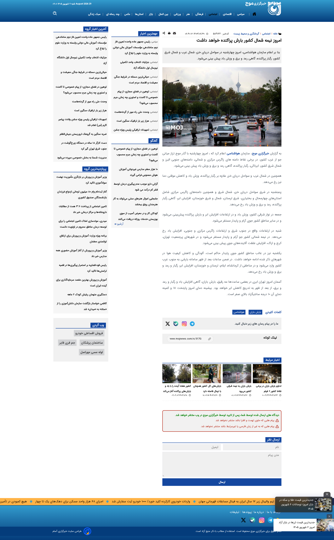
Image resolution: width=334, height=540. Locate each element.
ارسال (222, 482)
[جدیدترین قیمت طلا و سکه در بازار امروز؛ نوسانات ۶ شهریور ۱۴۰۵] (323, 504)
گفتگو (153, 140)
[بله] (176, 324)
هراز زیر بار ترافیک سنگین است (90, 110)
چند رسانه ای (112, 14)
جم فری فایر (67, 342)
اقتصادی (227, 14)
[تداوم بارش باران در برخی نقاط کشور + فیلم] (267, 373)
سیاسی (241, 14)
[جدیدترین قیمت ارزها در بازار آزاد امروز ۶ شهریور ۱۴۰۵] (325, 525)
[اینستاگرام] (184, 323)
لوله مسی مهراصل (91, 352)
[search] (55, 13)
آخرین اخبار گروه (95, 28)
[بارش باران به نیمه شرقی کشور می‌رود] (237, 373)
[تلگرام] (192, 323)
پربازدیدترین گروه (95, 168)
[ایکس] (167, 324)
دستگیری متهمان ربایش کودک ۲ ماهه (87, 295)
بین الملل (163, 14)
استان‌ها (139, 14)
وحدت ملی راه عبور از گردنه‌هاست (89, 102)
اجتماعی (213, 14)
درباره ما (259, 512)
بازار (151, 14)
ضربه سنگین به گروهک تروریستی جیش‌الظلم (83, 134)
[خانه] (254, 14)
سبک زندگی (94, 14)
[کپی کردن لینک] (190, 338)
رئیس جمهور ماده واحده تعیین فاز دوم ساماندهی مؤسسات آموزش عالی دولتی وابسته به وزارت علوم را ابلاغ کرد (81, 43)
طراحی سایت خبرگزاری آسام (67, 531)
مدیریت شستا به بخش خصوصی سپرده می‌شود (82, 158)
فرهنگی (199, 14)
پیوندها (246, 512)
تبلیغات (235, 512)
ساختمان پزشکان (92, 342)
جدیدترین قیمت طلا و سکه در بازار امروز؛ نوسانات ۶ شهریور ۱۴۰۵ (296, 504)
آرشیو (120, 224)
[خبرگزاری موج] (274, 8)
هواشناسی (233, 153)
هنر (188, 14)
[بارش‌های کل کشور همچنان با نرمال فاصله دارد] (207, 373)
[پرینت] (169, 33)
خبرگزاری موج (260, 153)
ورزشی (177, 14)
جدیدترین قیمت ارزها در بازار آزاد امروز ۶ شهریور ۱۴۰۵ (297, 524)
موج (252, 531)
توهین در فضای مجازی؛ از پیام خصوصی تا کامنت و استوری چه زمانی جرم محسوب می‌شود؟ (136, 154)
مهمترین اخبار (148, 33)
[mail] (174, 33)
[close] (327, 494)
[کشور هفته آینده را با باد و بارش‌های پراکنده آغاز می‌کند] (176, 373)
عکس (127, 14)
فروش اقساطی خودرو (89, 333)
